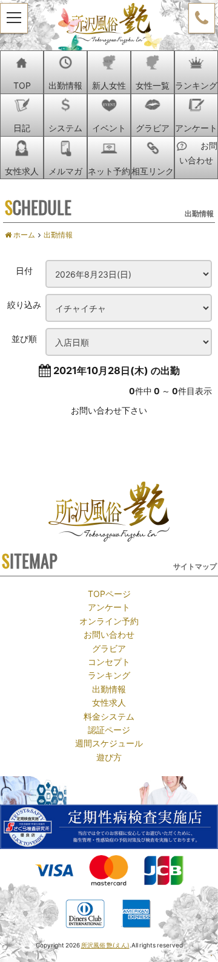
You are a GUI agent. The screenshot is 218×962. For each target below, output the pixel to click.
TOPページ (109, 593)
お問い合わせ (109, 634)
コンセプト (109, 661)
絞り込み (24, 304)
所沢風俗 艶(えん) (105, 944)
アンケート (109, 607)
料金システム (109, 716)
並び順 (24, 338)
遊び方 (109, 757)
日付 (24, 270)
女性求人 (109, 702)
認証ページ (109, 729)
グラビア (109, 648)
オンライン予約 (109, 621)
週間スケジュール (109, 743)
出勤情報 (109, 689)
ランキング (109, 675)
